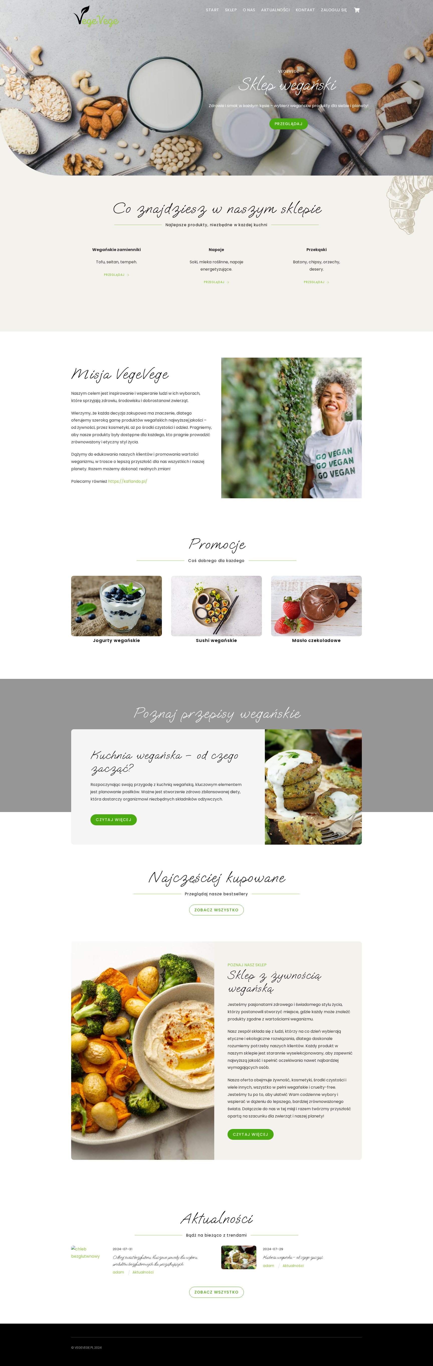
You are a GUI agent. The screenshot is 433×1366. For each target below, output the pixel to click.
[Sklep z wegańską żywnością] (96, 28)
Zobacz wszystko (216, 910)
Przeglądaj (289, 124)
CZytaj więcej (114, 820)
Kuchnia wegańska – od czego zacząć (292, 1257)
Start (212, 10)
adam (118, 1272)
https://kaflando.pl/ (127, 481)
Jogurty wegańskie (116, 640)
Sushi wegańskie (216, 640)
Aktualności (275, 10)
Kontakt (305, 10)
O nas (249, 10)
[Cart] (357, 10)
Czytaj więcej (251, 1134)
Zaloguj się (334, 10)
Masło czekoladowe (316, 640)
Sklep (231, 10)
